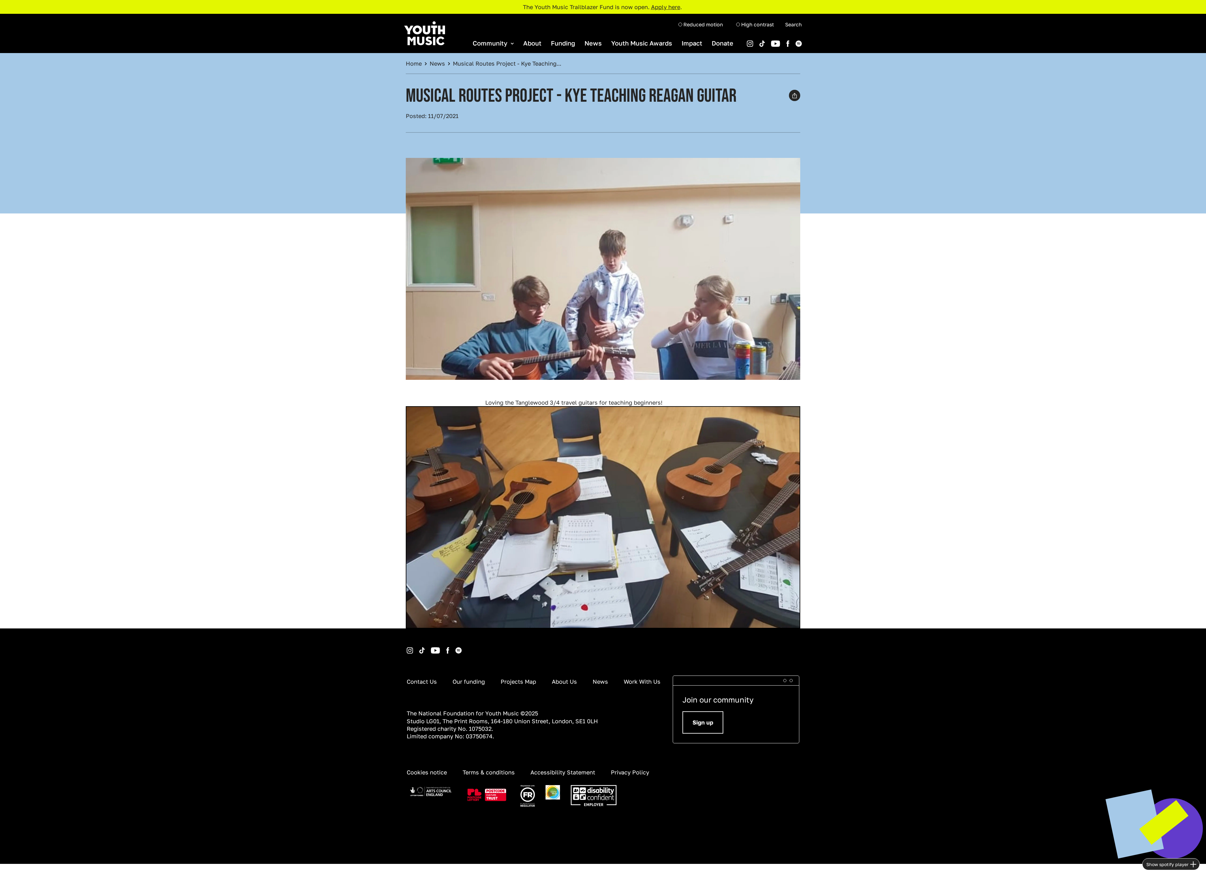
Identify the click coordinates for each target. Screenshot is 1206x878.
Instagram (408, 647)
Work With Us (642, 681)
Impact (692, 43)
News (593, 43)
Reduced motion (702, 24)
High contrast (757, 24)
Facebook (781, 40)
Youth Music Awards (641, 43)
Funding (563, 43)
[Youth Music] (424, 33)
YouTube (766, 40)
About (532, 43)
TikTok (754, 40)
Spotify (789, 40)
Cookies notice (427, 772)
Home (414, 63)
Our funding (469, 681)
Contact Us (422, 681)
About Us (564, 681)
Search (793, 24)
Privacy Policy (630, 772)
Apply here (665, 6)
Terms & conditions (489, 772)
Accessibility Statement (562, 772)
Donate (722, 43)
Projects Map (518, 681)
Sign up (703, 722)
